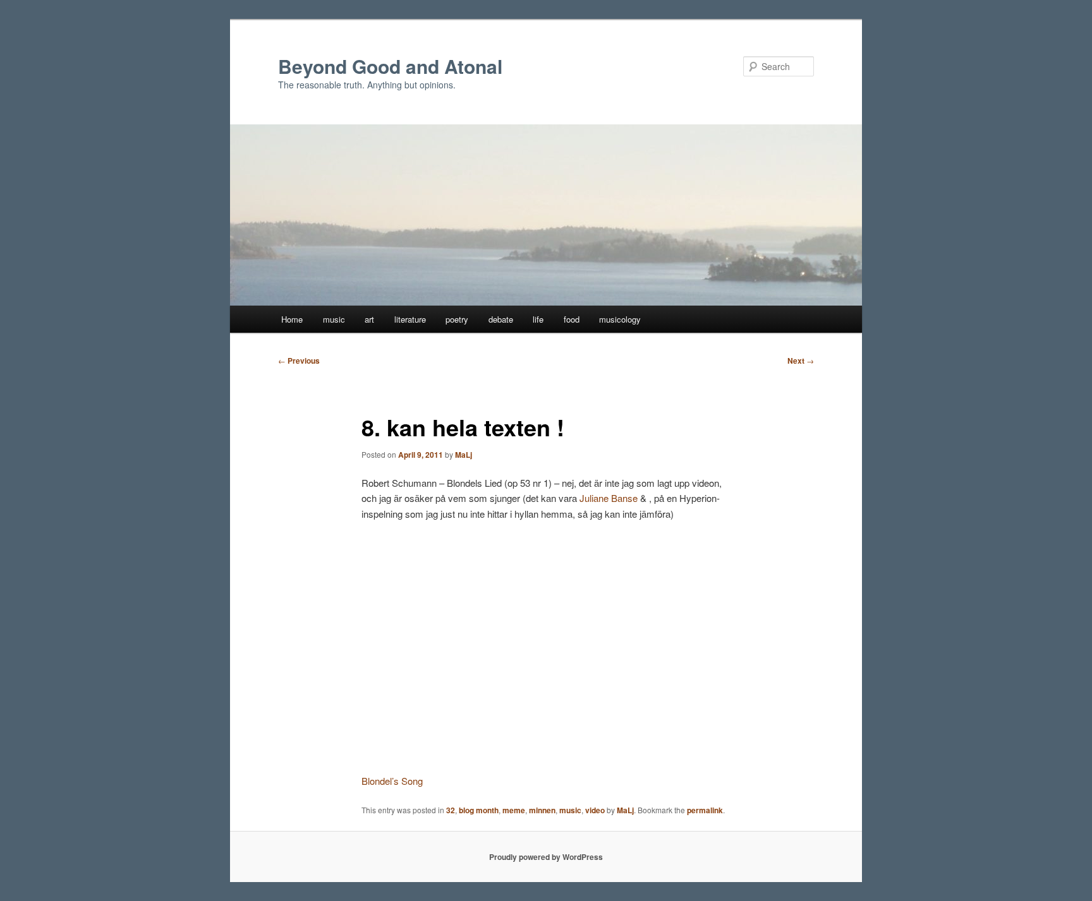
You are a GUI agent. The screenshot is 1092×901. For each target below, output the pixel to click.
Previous (299, 360)
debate (500, 319)
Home (292, 319)
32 (450, 810)
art (369, 319)
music (334, 319)
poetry (457, 319)
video (595, 810)
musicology (620, 319)
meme (513, 810)
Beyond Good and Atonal (390, 66)
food (571, 319)
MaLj (463, 454)
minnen (542, 810)
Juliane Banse (608, 497)
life (538, 319)
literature (410, 319)
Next (800, 360)
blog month (479, 810)
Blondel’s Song (392, 780)
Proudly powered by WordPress (546, 856)
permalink (705, 810)
